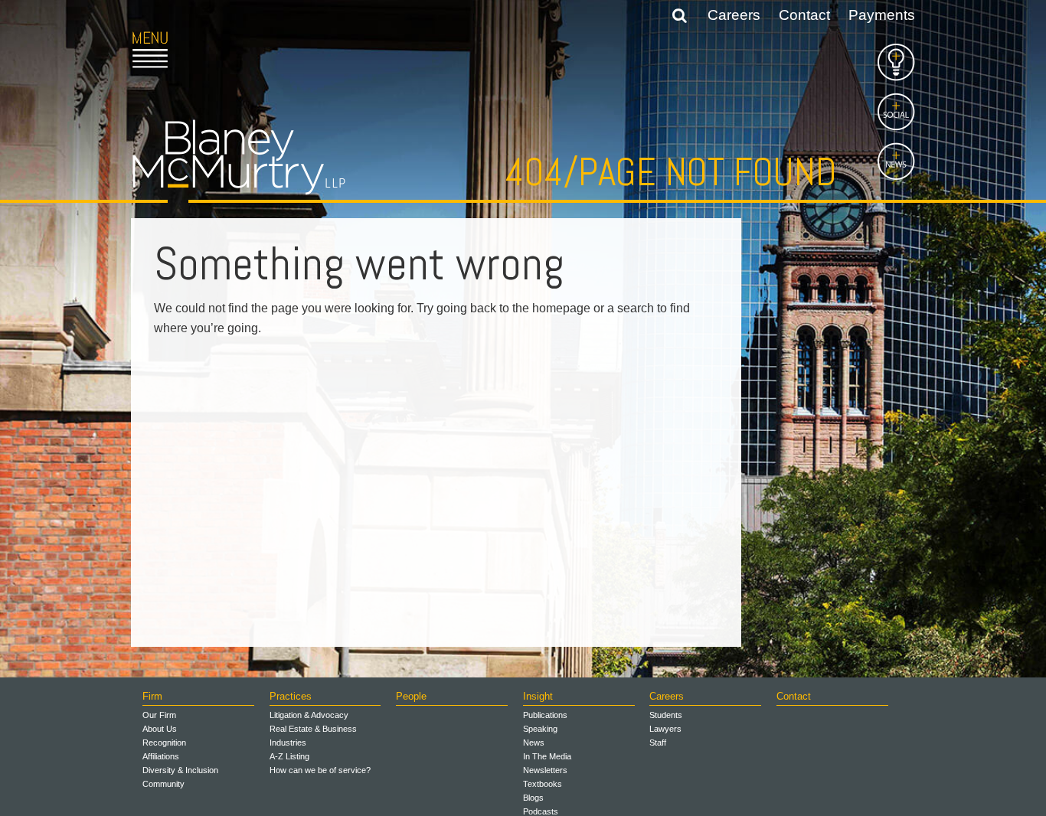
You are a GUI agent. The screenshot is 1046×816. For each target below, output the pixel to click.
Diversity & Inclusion (180, 770)
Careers (734, 15)
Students (665, 715)
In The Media (547, 756)
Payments (881, 15)
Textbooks (542, 783)
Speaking (540, 728)
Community (163, 783)
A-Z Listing (289, 756)
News (533, 742)
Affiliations (160, 756)
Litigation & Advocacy (309, 715)
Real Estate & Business (313, 728)
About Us (159, 728)
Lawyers (665, 728)
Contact (804, 15)
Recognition (164, 742)
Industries (288, 742)
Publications (545, 715)
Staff (657, 742)
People (411, 696)
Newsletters (545, 770)
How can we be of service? (320, 770)
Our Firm (159, 715)
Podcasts (540, 811)
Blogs (533, 797)
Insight (538, 696)
